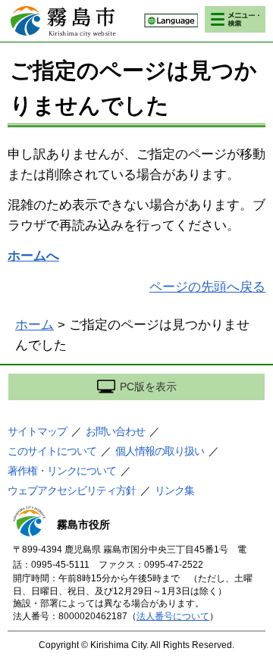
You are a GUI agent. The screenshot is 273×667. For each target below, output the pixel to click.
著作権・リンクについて (62, 471)
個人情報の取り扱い (159, 451)
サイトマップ (37, 431)
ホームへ (33, 256)
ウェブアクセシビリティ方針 (72, 490)
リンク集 (174, 490)
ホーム (34, 325)
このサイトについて (52, 451)
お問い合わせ (115, 431)
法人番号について (172, 616)
